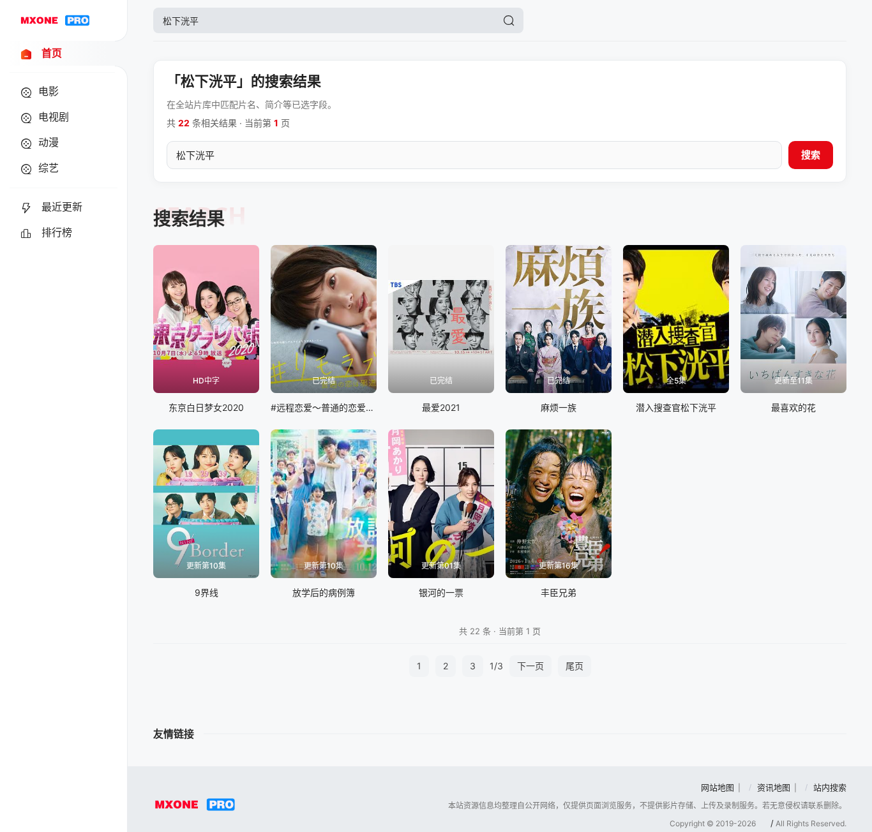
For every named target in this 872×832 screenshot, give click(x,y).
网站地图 (717, 787)
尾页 (574, 665)
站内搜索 (829, 787)
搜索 (810, 155)
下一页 (530, 665)
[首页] (55, 20)
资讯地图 (773, 787)
